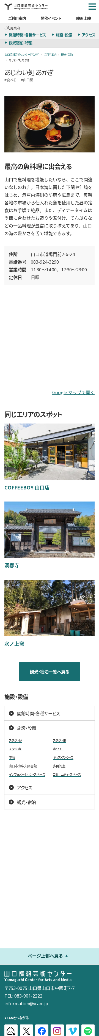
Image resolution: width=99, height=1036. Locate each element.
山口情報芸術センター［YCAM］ (21, 54)
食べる (11, 79)
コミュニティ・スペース (67, 775)
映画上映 (83, 18)
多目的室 (59, 766)
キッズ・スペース (63, 758)
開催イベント (51, 18)
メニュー (92, 6)
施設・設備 (64, 34)
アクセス (88, 34)
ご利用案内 (17, 18)
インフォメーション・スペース (27, 775)
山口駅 (28, 79)
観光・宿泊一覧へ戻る (49, 671)
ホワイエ (58, 749)
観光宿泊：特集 (20, 42)
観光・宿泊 (67, 54)
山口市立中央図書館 (23, 766)
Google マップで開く (73, 392)
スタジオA (15, 741)
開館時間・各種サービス (27, 34)
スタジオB (59, 741)
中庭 (12, 758)
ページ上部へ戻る (45, 955)
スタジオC (15, 749)
